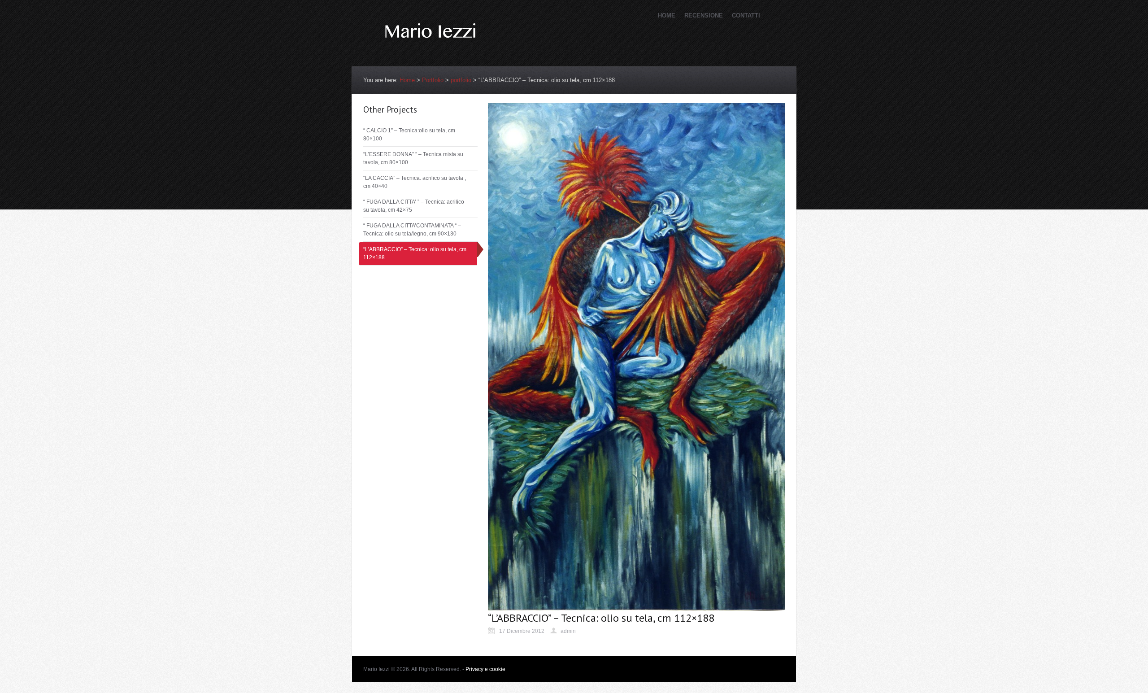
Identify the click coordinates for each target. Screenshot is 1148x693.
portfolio (461, 80)
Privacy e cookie (485, 669)
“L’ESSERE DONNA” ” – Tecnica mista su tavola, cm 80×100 (413, 158)
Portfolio (433, 80)
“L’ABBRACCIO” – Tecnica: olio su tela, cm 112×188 (414, 253)
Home (407, 80)
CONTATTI (746, 15)
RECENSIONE (703, 15)
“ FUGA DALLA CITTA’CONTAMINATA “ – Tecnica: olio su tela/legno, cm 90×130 (412, 229)
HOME (666, 15)
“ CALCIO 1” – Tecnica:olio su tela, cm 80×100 (409, 134)
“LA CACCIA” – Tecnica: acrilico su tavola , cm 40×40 (414, 182)
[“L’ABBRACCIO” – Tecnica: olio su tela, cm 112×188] (636, 607)
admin (568, 631)
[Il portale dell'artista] (430, 51)
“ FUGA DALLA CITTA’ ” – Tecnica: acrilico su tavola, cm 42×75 (413, 206)
